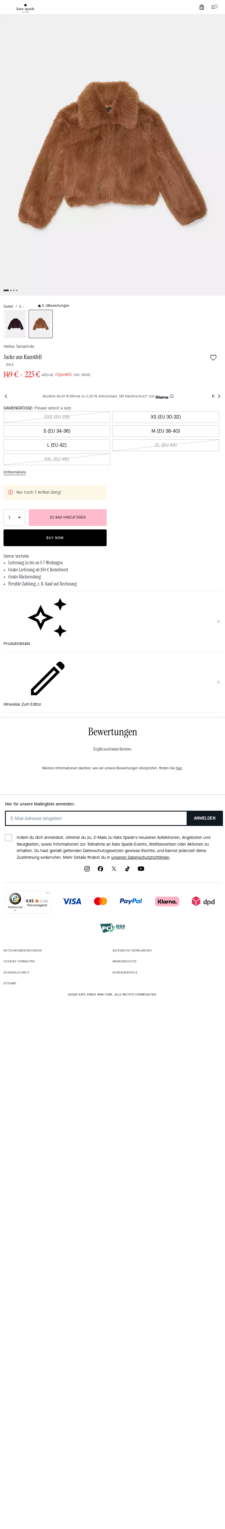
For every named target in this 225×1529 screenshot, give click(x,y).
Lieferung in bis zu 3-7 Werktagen (35, 563)
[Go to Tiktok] (127, 871)
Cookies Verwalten (19, 961)
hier (179, 768)
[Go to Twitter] (113, 871)
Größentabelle (15, 472)
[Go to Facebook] (100, 871)
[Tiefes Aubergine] (16, 324)
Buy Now (55, 538)
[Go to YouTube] (140, 871)
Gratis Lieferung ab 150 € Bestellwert (38, 570)
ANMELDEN (204, 818)
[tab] (25, 8)
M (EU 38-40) (165, 431)
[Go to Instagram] (87, 871)
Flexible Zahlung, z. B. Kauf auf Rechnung (42, 584)
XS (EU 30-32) (166, 417)
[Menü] (47, 894)
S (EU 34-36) (57, 431)
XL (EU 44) (166, 445)
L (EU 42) (57, 445)
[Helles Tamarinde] (41, 324)
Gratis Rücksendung (24, 577)
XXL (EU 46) (57, 459)
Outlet (8, 306)
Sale (10, 364)
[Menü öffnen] (213, 7)
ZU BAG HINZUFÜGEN (68, 517)
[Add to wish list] (213, 357)
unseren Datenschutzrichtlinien (140, 857)
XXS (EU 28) (57, 417)
